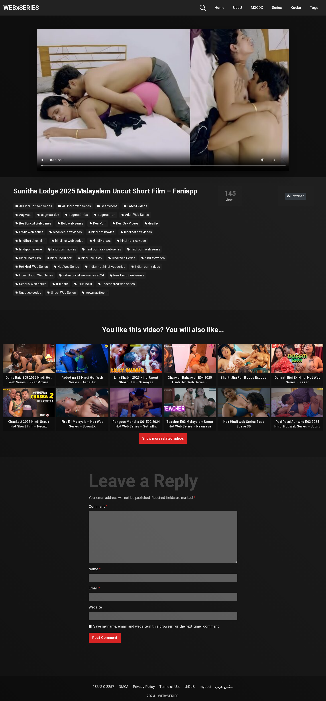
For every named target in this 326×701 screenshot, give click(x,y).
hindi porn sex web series (103, 249)
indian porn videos (147, 266)
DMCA (124, 687)
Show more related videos (163, 438)
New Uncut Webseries (128, 275)
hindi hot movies (103, 232)
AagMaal (24, 215)
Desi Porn (99, 223)
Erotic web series (30, 232)
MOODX (257, 8)
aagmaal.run (106, 215)
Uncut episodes (29, 292)
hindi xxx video (154, 258)
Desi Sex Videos (127, 223)
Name (95, 569)
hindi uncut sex (61, 258)
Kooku (296, 8)
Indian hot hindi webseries (106, 266)
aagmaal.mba (78, 215)
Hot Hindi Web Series (33, 266)
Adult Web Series (136, 215)
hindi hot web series (69, 240)
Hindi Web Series (123, 258)
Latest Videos (137, 206)
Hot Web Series (68, 266)
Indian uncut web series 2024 (83, 275)
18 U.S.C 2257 (103, 687)
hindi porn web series (145, 249)
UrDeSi (190, 687)
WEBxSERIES (21, 8)
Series (277, 8)
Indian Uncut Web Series (35, 275)
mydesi (205, 687)
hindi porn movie (30, 249)
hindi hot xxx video (133, 240)
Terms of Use (169, 687)
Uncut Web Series (63, 292)
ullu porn (61, 284)
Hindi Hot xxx (101, 240)
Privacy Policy (144, 687)
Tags (314, 8)
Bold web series (72, 223)
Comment (98, 506)
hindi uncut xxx (91, 258)
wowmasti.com (96, 292)
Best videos (109, 206)
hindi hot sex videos (138, 232)
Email (94, 588)
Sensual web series (32, 284)
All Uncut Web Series (76, 206)
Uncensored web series (118, 284)
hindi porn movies (63, 249)
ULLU (237, 8)
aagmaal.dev (49, 215)
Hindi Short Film (29, 258)
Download (297, 196)
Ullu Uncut (84, 284)
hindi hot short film (31, 240)
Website (95, 607)
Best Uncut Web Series (34, 223)
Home (219, 8)
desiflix (153, 223)
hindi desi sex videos (67, 232)
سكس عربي (224, 687)
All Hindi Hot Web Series (35, 206)
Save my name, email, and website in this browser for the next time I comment (156, 626)
